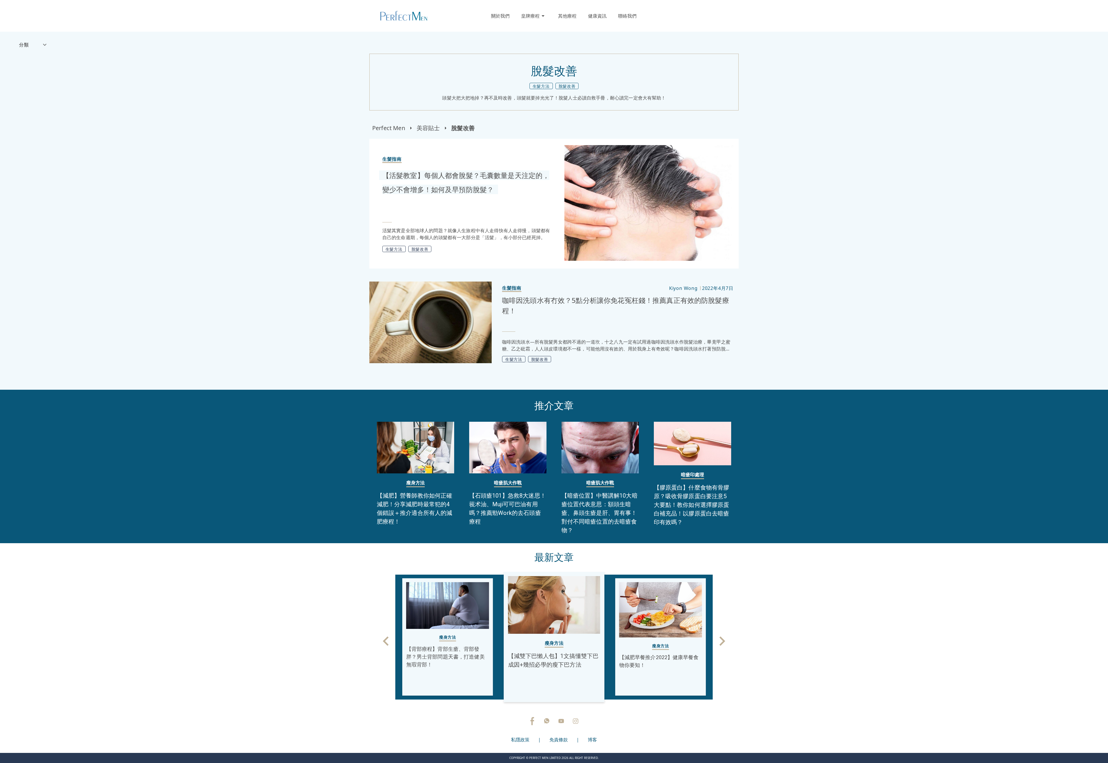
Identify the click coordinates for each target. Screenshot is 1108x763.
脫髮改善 (463, 128)
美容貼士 (428, 128)
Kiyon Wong (683, 288)
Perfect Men (388, 128)
